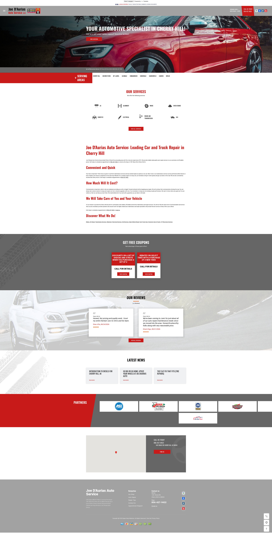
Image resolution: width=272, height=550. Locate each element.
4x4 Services (125, 222)
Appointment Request (135, 506)
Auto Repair (132, 497)
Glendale (124, 76)
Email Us (154, 506)
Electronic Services (168, 222)
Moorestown (106, 76)
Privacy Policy (155, 518)
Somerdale (143, 76)
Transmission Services (100, 222)
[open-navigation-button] (4, 10)
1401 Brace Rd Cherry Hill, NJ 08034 (107, 69)
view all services (136, 129)
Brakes (87, 222)
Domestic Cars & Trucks (154, 222)
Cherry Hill (96, 76)
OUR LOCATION (94, 39)
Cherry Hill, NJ (96, 316)
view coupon (123, 274)
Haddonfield (152, 76)
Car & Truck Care (143, 222)
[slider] (136, 301)
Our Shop (131, 494)
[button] (116, 452)
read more (92, 380)
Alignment (109, 222)
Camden (161, 76)
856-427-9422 (248, 11)
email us (118, 210)
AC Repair (92, 222)
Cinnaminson (133, 76)
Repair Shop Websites (128, 518)
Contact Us (132, 503)
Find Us (162, 452)
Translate (145, 1)
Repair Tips (132, 500)
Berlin (168, 76)
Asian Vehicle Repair (134, 222)
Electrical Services (117, 222)
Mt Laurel (116, 76)
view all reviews (136, 340)
